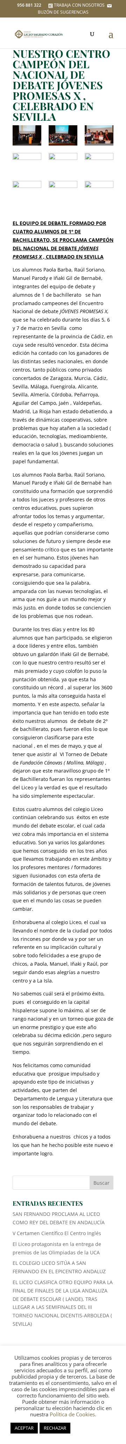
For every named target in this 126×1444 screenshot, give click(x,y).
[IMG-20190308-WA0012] (63, 191)
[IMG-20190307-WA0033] (27, 135)
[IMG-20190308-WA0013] (27, 191)
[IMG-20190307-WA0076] (27, 163)
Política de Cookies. (73, 1414)
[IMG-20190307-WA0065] (63, 163)
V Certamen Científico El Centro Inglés (57, 1233)
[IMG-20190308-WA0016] (99, 191)
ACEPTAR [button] (24, 1428)
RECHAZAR (55, 1428)
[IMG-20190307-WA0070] (63, 135)
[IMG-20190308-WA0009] (99, 163)
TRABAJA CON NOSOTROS (79, 5)
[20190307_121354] (99, 135)
